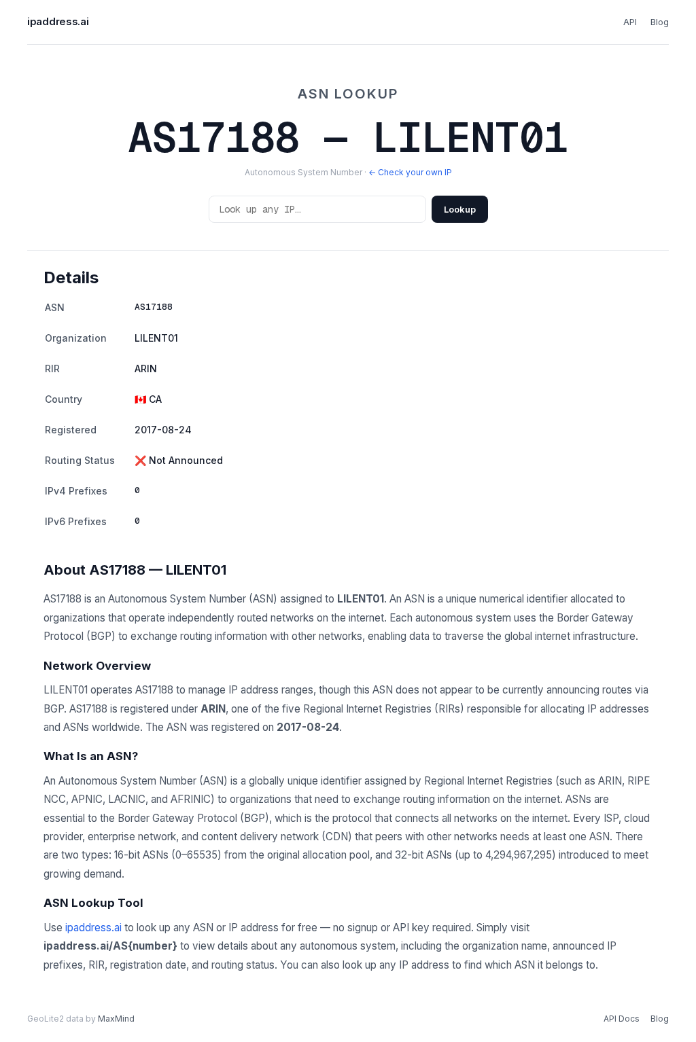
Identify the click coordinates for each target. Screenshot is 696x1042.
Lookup (460, 209)
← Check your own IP (410, 172)
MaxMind (116, 1018)
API (630, 21)
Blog (659, 21)
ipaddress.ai (57, 21)
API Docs (622, 1018)
